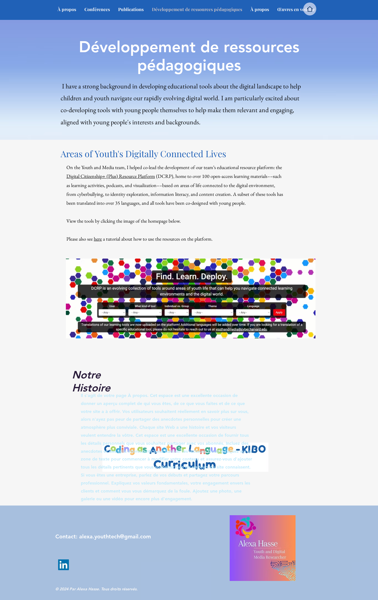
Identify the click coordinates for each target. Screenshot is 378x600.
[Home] (309, 8)
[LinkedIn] (63, 564)
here (98, 239)
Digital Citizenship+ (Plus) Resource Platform (110, 176)
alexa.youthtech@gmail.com (115, 536)
